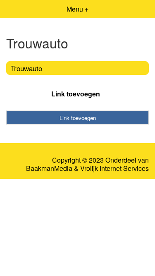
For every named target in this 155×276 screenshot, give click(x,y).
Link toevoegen (75, 93)
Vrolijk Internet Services (114, 168)
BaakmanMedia (49, 168)
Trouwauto (26, 68)
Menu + (77, 9)
